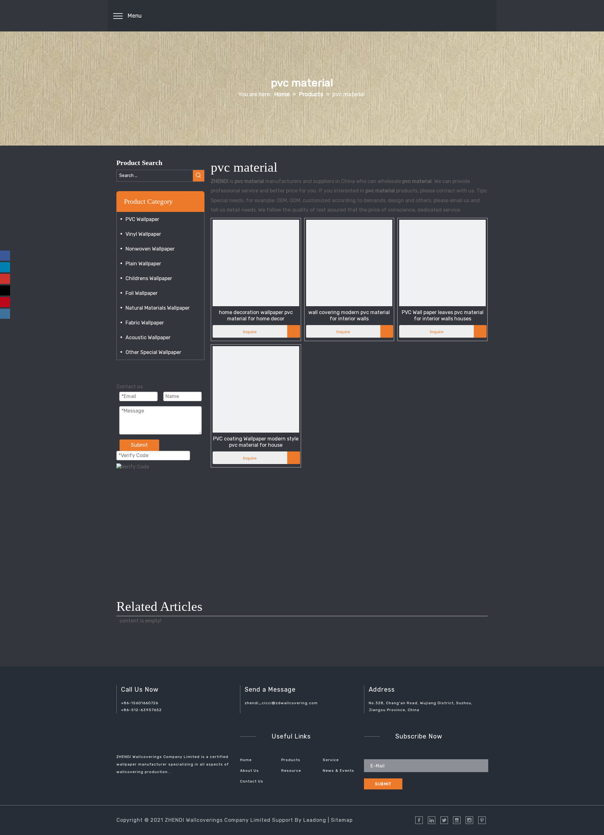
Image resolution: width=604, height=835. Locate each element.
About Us (249, 770)
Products (290, 760)
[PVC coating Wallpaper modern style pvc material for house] (256, 389)
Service (331, 760)
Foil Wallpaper (142, 293)
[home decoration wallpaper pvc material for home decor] (256, 263)
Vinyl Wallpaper (143, 234)
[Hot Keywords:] (198, 175)
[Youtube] (5, 279)
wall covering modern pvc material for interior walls (349, 315)
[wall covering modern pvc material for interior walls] (349, 263)
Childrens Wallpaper (149, 278)
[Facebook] (5, 256)
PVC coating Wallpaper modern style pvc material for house (256, 442)
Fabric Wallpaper (145, 323)
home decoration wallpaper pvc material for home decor (256, 315)
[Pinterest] (5, 302)
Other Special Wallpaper (153, 352)
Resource (291, 770)
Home (246, 760)
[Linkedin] (5, 267)
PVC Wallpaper (142, 219)
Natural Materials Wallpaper (158, 308)
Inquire (250, 331)
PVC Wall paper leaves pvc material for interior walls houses (443, 315)
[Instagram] (5, 314)
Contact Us (251, 781)
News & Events (338, 770)
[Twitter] (5, 290)
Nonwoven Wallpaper (150, 249)
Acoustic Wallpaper (148, 337)
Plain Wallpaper (143, 264)
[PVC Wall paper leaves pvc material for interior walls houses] (442, 263)
